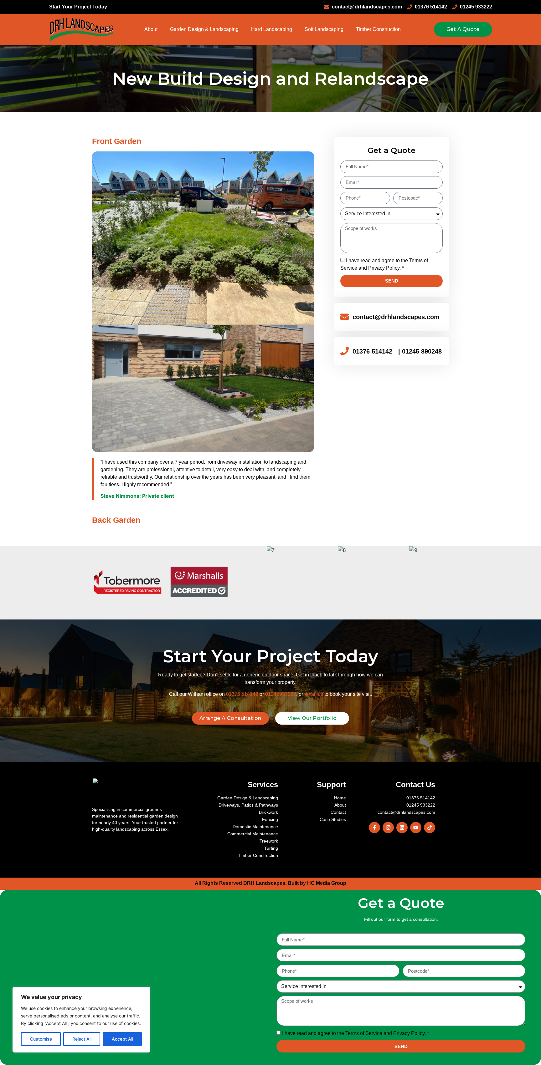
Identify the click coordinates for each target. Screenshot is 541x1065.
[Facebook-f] (374, 827)
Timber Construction (378, 29)
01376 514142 (242, 694)
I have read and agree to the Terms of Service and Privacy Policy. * (355, 1033)
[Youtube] (415, 827)
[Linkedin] (402, 827)
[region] (81, 1019)
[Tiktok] (429, 827)
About (150, 29)
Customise (41, 1039)
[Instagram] (388, 827)
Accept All (122, 1039)
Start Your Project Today (78, 6)
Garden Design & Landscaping (204, 29)
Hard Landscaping (271, 29)
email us (313, 694)
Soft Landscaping (324, 29)
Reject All (81, 1039)
